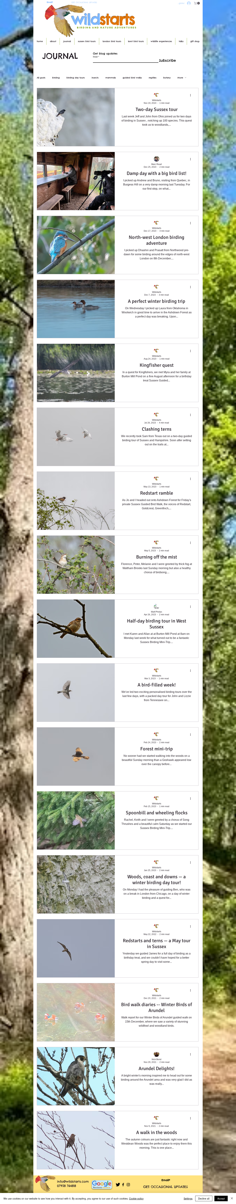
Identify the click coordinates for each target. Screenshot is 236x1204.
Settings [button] (188, 1198)
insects (95, 77)
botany (167, 77)
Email (95, 56)
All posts (41, 77)
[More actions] (192, 95)
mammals (110, 77)
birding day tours (76, 77)
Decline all (203, 1198)
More (180, 77)
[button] (197, 3)
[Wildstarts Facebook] (123, 1184)
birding (56, 77)
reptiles (152, 77)
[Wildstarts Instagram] (128, 1184)
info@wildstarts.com (73, 1181)
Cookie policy (136, 1198)
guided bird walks (132, 77)
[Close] (232, 1198)
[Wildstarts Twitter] (118, 1184)
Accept (221, 1198)
